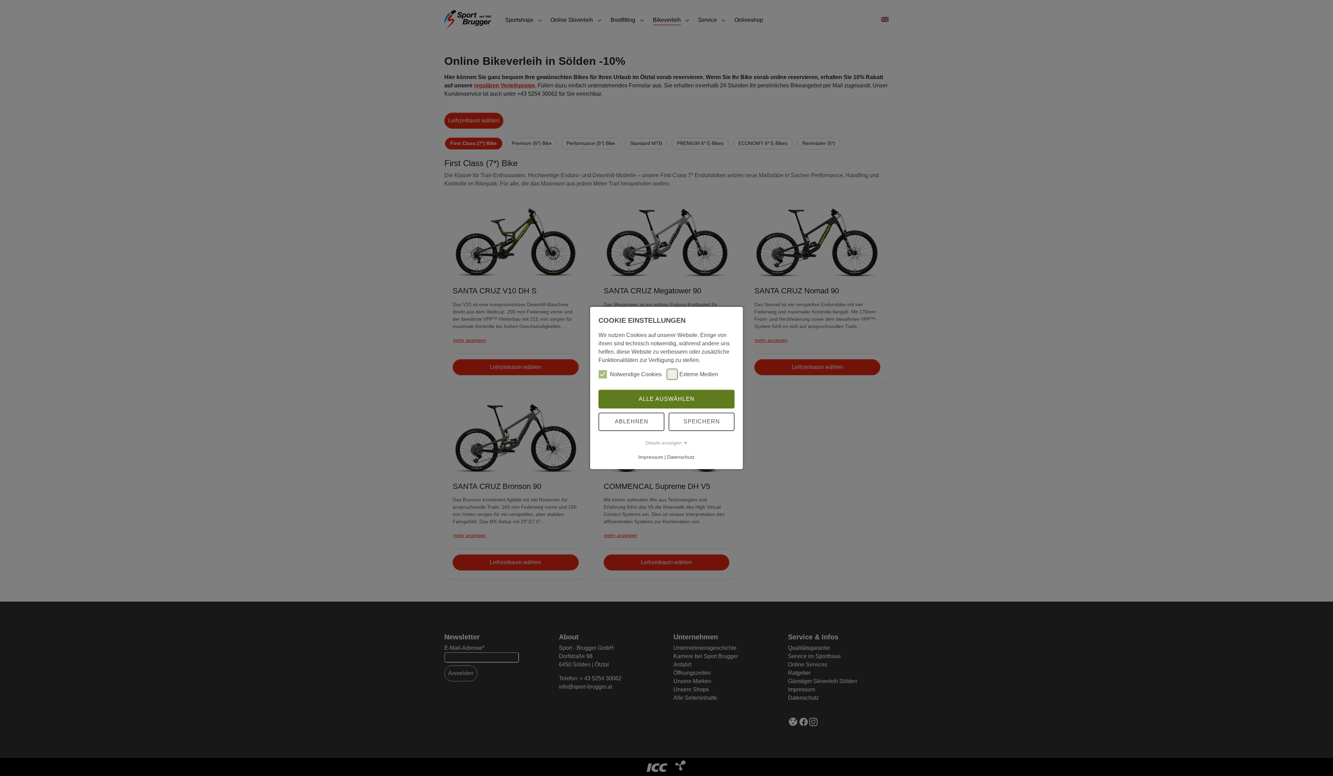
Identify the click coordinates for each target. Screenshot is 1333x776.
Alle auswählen (667, 399)
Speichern (702, 421)
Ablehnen (631, 421)
